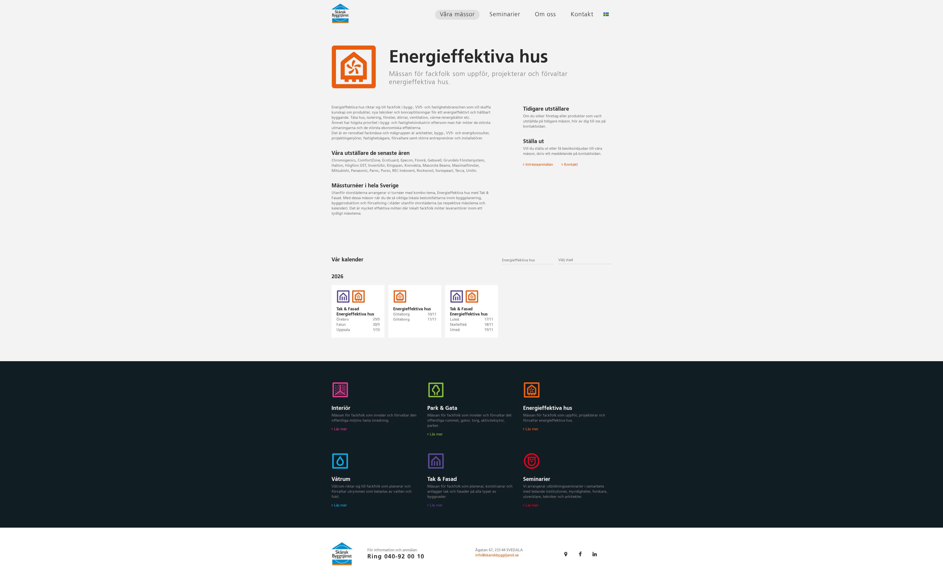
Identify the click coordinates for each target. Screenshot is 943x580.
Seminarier (504, 15)
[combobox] (528, 259)
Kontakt (582, 15)
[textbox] (584, 260)
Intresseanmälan (539, 164)
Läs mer (340, 429)
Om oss (545, 15)
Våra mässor (457, 15)
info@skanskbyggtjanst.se (497, 555)
